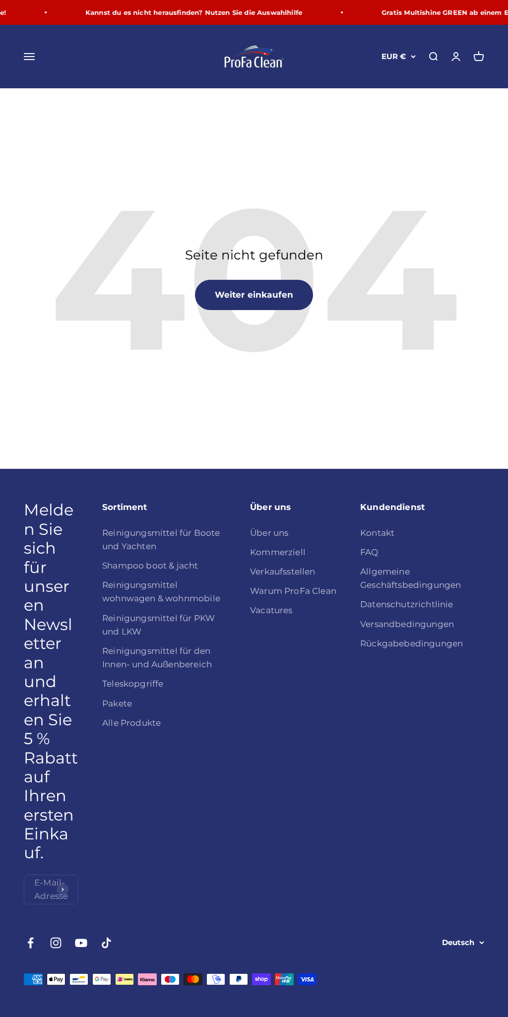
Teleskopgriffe (132, 684)
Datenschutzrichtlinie (406, 604)
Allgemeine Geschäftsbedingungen (410, 578)
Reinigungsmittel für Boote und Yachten (161, 539)
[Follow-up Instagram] (56, 943)
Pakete (117, 703)
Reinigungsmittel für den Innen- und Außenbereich (157, 657)
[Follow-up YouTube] (81, 943)
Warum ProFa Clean (293, 591)
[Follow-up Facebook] (30, 943)
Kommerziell (278, 552)
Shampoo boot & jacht (150, 566)
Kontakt (377, 533)
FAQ (369, 552)
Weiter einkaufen (254, 295)
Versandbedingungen (407, 624)
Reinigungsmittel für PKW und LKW (158, 624)
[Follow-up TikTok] (106, 943)
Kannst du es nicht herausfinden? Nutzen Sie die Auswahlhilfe (188, 12)
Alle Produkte (131, 723)
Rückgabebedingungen (411, 643)
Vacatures (271, 610)
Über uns (269, 533)
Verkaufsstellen (283, 571)
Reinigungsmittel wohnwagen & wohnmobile (161, 591)
